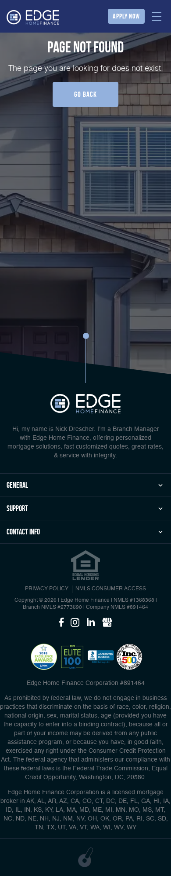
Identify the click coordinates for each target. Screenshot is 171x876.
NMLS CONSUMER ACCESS (110, 589)
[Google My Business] (107, 623)
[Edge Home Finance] (33, 17)
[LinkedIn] (90, 623)
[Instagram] (75, 623)
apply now (126, 16)
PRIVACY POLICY (46, 589)
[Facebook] (61, 623)
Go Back (85, 94)
